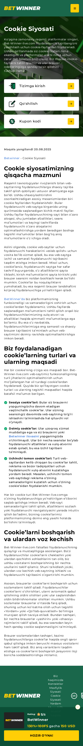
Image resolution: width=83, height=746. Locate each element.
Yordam (55, 703)
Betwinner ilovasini (24, 436)
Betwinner (12, 158)
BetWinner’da (14, 299)
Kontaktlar (55, 683)
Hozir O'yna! (41, 735)
